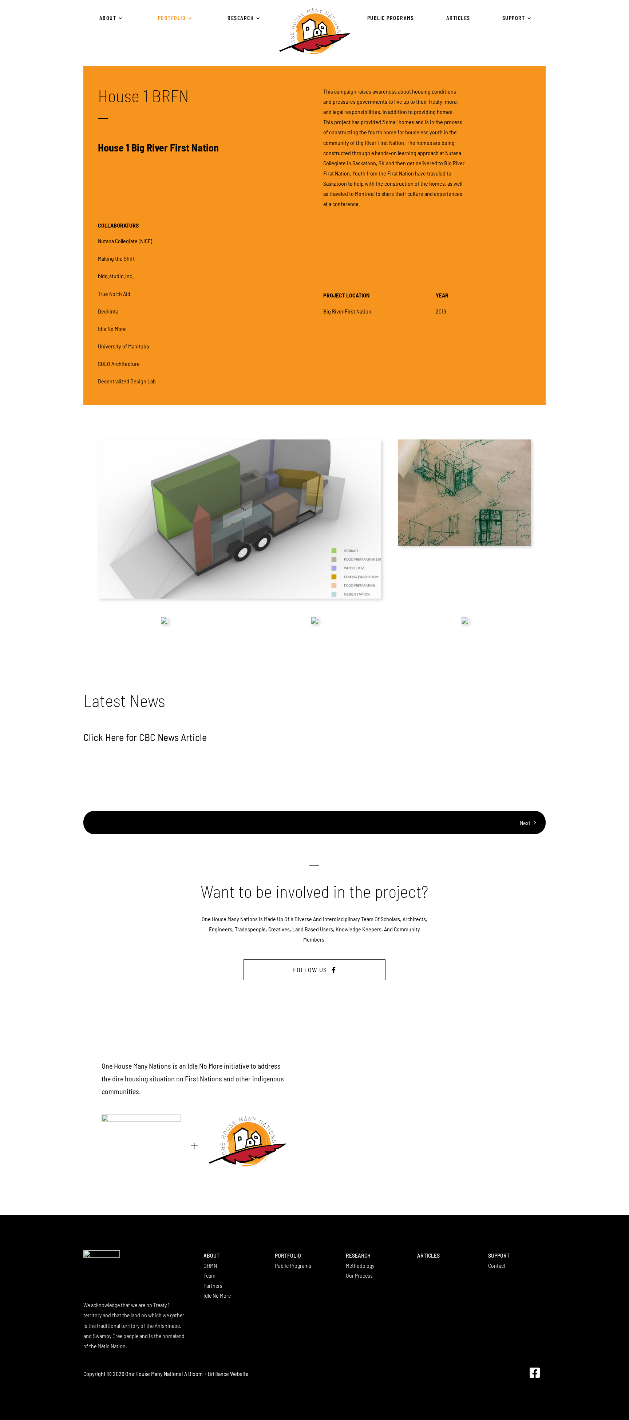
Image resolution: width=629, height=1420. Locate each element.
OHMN (210, 1265)
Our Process (359, 1275)
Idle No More (217, 1295)
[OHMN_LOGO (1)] (314, 9)
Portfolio (288, 1255)
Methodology (360, 1265)
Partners (212, 1285)
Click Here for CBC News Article (145, 737)
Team (209, 1275)
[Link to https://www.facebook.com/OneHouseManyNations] (535, 1372)
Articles (428, 1255)
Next (525, 822)
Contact (497, 1265)
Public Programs (293, 1265)
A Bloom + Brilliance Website (216, 1373)
